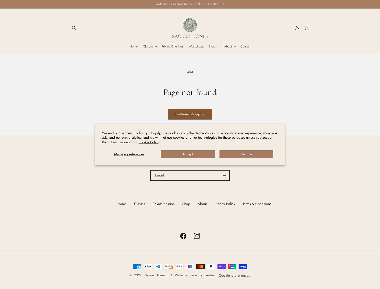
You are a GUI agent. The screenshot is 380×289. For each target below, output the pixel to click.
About (202, 203)
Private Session (164, 203)
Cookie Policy (149, 142)
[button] (74, 28)
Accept (188, 154)
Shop (186, 203)
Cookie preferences (234, 275)
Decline (246, 154)
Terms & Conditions (257, 203)
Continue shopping (190, 114)
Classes (139, 203)
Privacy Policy (224, 203)
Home (122, 203)
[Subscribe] (224, 175)
